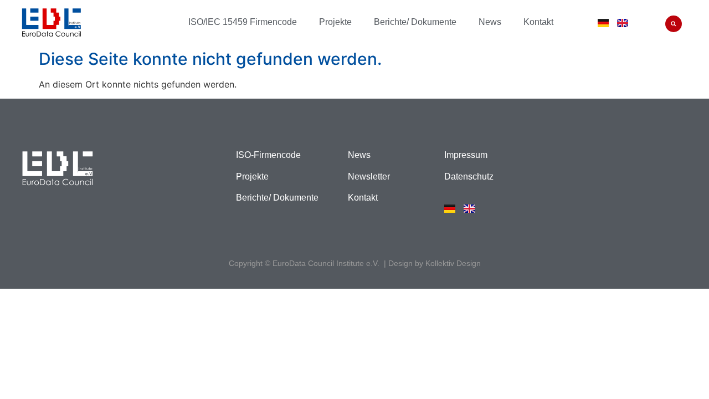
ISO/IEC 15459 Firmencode (242, 22)
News (490, 22)
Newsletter (369, 176)
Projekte (335, 22)
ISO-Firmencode (268, 155)
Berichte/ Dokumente (415, 22)
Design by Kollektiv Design (434, 263)
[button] (673, 24)
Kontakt (538, 22)
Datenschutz (469, 176)
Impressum (465, 155)
